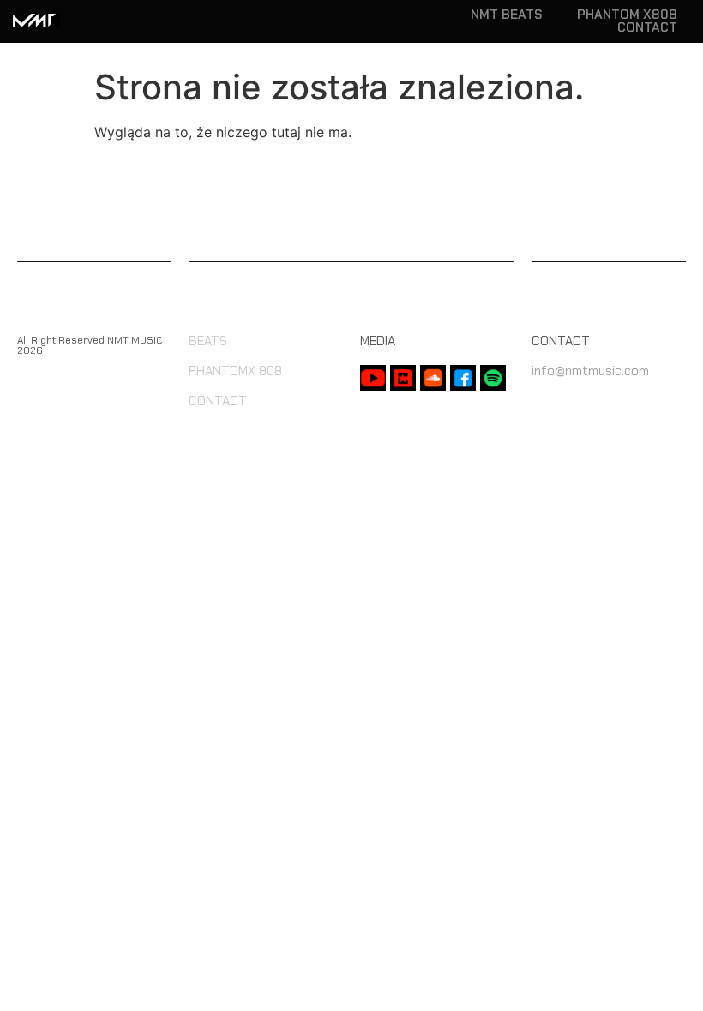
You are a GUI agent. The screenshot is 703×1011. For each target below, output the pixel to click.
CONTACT (647, 27)
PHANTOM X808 (627, 15)
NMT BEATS (507, 15)
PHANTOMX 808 (235, 371)
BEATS (208, 341)
